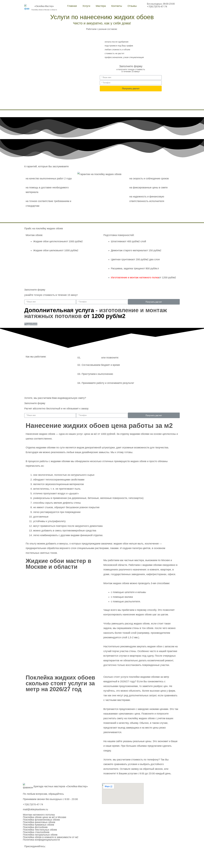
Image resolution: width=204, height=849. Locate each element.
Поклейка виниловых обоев (39, 822)
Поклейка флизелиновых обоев (41, 819)
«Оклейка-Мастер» (44, 6)
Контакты (116, 6)
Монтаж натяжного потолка (39, 814)
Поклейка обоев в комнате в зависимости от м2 (50, 837)
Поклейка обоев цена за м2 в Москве (44, 817)
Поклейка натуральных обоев (40, 834)
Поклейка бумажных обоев (38, 824)
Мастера (101, 6)
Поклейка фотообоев (35, 827)
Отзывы (132, 6)
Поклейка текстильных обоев (40, 829)
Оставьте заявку (91, 357)
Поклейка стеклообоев (36, 832)
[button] (30, 324)
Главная (72, 6)
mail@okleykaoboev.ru (35, 809)
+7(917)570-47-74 (157, 6)
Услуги (86, 6)
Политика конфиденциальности (41, 839)
